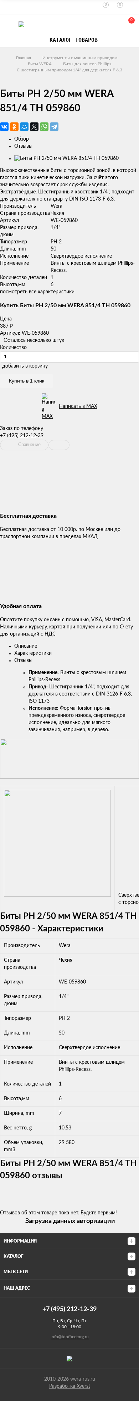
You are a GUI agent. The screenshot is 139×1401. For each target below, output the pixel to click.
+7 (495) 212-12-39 (21, 435)
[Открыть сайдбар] (8, 7)
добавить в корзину (25, 366)
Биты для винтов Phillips (87, 64)
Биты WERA (40, 64)
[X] (34, 126)
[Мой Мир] (24, 126)
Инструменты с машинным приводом (79, 58)
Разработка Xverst (69, 1386)
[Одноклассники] (14, 126)
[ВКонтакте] (4, 126)
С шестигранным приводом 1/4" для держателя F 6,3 (69, 70)
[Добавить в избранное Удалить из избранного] (59, 445)
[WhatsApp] (44, 126)
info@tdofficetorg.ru (70, 1337)
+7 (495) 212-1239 (97, 24)
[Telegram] (54, 126)
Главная (23, 58)
